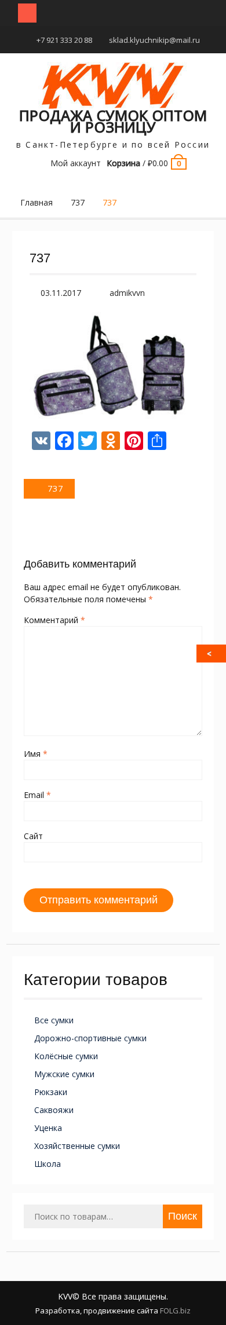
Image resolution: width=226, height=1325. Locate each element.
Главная (36, 202)
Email (37, 794)
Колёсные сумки (66, 1056)
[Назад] (212, 653)
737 (78, 202)
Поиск (182, 1216)
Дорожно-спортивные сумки (90, 1038)
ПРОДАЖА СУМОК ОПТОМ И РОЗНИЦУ (113, 121)
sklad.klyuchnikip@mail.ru (154, 40)
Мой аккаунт (75, 163)
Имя (36, 753)
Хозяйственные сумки (77, 1145)
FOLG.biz (175, 1310)
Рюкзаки (50, 1091)
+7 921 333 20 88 (64, 40)
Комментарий (54, 619)
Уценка (48, 1127)
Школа (47, 1163)
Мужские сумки (64, 1073)
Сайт (33, 835)
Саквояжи (54, 1109)
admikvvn (127, 292)
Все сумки (54, 1020)
